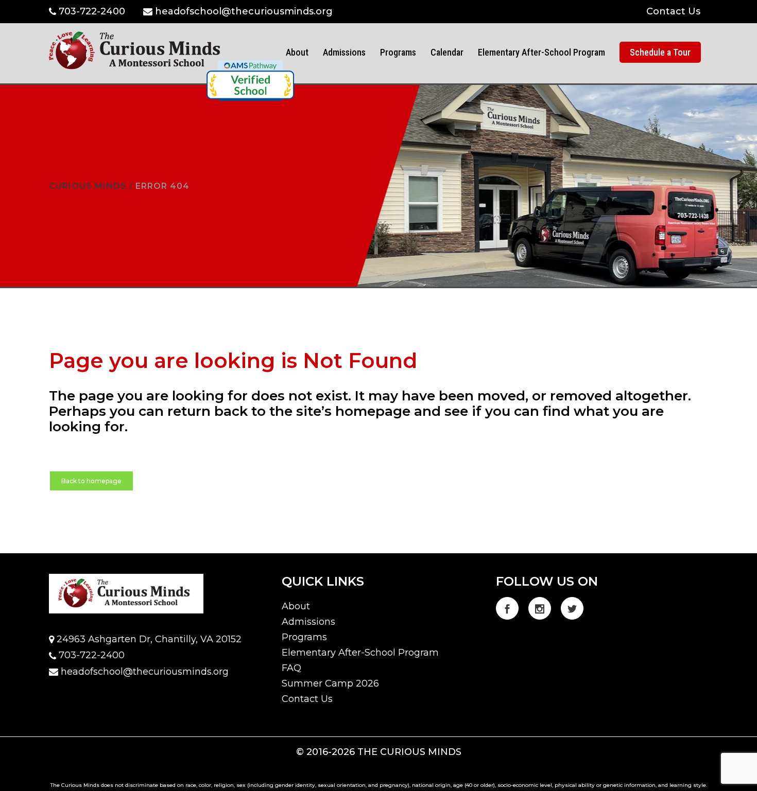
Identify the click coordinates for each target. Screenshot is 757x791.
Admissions (308, 621)
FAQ (291, 668)
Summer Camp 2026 (330, 683)
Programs (304, 637)
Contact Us (673, 11)
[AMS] (250, 81)
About (296, 606)
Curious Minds (88, 186)
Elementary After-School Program (360, 652)
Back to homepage (91, 481)
